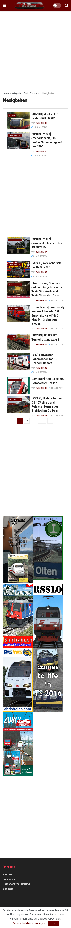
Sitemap (8, 888)
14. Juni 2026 (56, 388)
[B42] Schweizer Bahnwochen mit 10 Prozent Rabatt (44, 359)
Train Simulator (32, 93)
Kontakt (7, 874)
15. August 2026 (40, 127)
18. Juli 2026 (56, 301)
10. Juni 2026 (56, 416)
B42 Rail (13, 356)
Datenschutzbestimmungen (29, 923)
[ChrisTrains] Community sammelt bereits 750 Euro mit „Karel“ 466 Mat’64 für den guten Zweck (47, 315)
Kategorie (16, 93)
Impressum (10, 879)
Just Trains (15, 284)
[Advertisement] (35, 50)
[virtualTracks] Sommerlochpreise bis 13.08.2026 (46, 243)
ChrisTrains (15, 308)
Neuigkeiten (48, 93)
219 (42, 420)
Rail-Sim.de (41, 123)
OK (53, 923)
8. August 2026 (40, 256)
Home (6, 93)
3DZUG (12, 115)
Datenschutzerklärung (16, 883)
